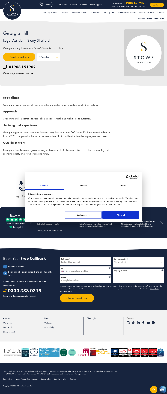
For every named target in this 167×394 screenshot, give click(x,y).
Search (48, 4)
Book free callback (19, 57)
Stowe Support (96, 4)
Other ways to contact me (16, 73)
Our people (62, 4)
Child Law (95, 12)
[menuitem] (50, 13)
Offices (160, 12)
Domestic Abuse (146, 12)
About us (73, 4)
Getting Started (50, 12)
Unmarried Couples (127, 12)
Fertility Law (109, 12)
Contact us (157, 4)
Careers (83, 4)
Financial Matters (79, 12)
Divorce (64, 12)
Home (149, 18)
